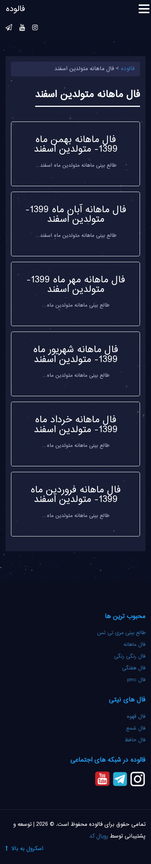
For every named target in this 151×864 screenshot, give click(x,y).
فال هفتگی (134, 668)
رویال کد (98, 836)
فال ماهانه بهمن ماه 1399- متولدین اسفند (76, 144)
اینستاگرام (35, 28)
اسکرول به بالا (27, 849)
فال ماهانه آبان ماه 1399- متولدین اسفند (75, 215)
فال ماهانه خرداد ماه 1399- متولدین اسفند (76, 425)
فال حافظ (134, 740)
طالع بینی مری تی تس (121, 633)
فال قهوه (136, 717)
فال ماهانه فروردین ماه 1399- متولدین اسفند (76, 495)
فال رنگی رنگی (130, 656)
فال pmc (136, 680)
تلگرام (8, 28)
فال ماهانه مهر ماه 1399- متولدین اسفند (75, 285)
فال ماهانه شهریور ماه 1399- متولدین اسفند (75, 354)
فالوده (15, 9)
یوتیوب (22, 28)
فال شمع (136, 728)
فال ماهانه (135, 645)
